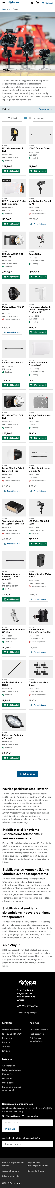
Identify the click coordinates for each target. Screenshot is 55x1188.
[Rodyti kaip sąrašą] (30, 118)
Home (4, 9)
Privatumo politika (10, 1176)
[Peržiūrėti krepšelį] (37, 3)
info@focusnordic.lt (11, 1029)
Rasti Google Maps (27, 1012)
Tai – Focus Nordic (39, 1029)
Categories (44, 109)
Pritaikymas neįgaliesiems (36, 1040)
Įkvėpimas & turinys (11, 1070)
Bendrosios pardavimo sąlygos (12, 1164)
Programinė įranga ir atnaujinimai (11, 1089)
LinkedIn (6, 1051)
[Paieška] (32, 3)
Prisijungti (49, 3)
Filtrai (14, 118)
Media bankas (8, 1082)
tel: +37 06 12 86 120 (12, 1034)
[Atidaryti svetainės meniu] (5, 3)
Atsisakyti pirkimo (10, 1171)
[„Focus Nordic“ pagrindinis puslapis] (14, 3)
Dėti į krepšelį (13, 171)
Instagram (7, 1038)
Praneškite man (40, 224)
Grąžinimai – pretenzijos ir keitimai (38, 1164)
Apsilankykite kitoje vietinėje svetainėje (21, 1138)
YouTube (6, 1046)
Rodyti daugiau (27, 774)
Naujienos (7, 1078)
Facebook (7, 1042)
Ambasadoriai (8, 1065)
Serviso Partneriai (36, 1171)
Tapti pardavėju (37, 1034)
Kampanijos (7, 1074)
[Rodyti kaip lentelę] (25, 118)
